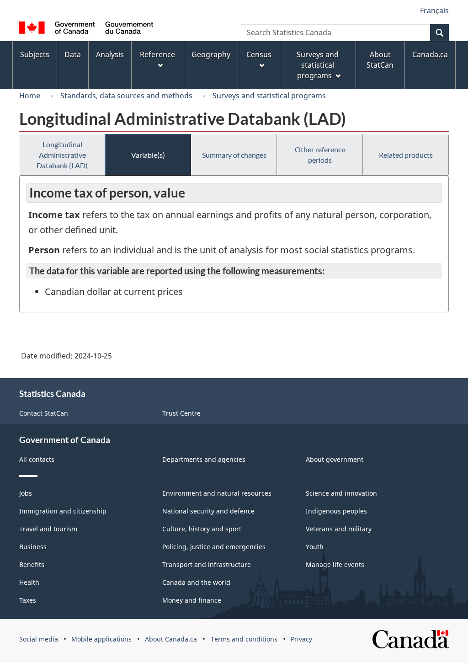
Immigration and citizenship (62, 511)
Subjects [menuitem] (34, 54)
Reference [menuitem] (157, 54)
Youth (315, 546)
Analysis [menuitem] (110, 54)
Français (434, 10)
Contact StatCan (43, 413)
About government (334, 459)
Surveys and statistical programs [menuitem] (318, 64)
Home (29, 96)
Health (29, 582)
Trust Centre (181, 413)
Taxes (27, 600)
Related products (406, 154)
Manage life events (335, 564)
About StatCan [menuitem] (380, 59)
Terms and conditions (244, 639)
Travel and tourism (48, 528)
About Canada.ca (171, 639)
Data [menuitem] (72, 54)
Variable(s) (148, 154)
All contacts (36, 459)
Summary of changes (234, 154)
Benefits (31, 564)
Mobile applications (101, 639)
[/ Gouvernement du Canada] (86, 29)
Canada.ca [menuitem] (430, 54)
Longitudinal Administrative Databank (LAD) (62, 155)
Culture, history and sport (201, 528)
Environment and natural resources (216, 493)
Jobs (25, 493)
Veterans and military (339, 528)
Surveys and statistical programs (269, 96)
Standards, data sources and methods (126, 96)
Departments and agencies (203, 459)
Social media (38, 639)
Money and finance (191, 600)
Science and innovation (341, 493)
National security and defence (208, 511)
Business (33, 546)
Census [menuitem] (258, 54)
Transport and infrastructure (206, 564)
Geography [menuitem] (210, 54)
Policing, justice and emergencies (214, 546)
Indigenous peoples (336, 511)
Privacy (301, 639)
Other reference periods (320, 154)
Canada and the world (196, 582)
